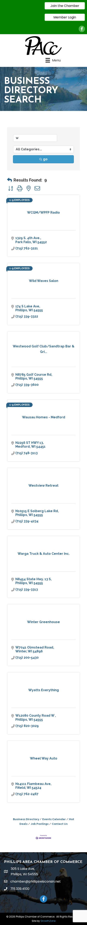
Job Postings (40, 823)
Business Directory (26, 819)
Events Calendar (54, 819)
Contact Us (60, 823)
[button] (9, 180)
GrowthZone (47, 921)
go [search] (45, 159)
